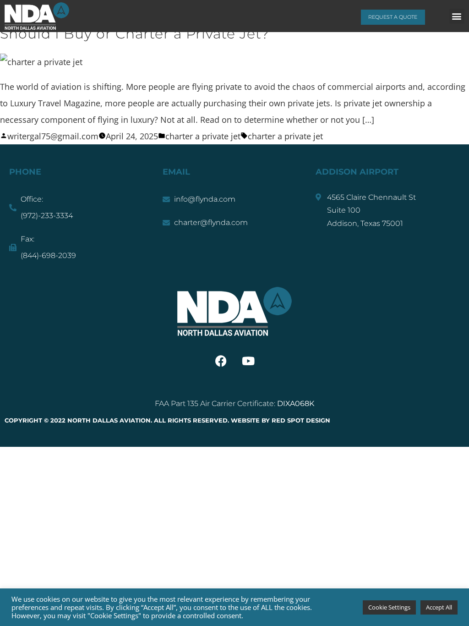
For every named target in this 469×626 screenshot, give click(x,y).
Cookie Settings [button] (389, 607)
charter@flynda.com (211, 222)
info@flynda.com (204, 199)
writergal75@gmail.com (52, 136)
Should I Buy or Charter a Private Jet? (134, 33)
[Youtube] (248, 361)
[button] (456, 16)
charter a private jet (202, 136)
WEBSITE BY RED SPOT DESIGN (279, 420)
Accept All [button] (439, 607)
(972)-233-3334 (47, 215)
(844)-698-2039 (48, 255)
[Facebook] (220, 361)
